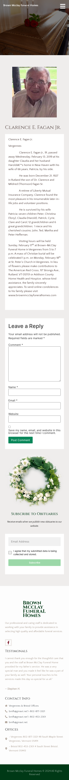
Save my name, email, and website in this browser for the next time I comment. (34, 431)
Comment (15, 344)
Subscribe (34, 562)
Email (12, 400)
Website (13, 414)
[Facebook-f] (8, 642)
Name (13, 387)
